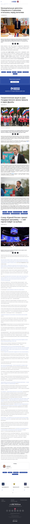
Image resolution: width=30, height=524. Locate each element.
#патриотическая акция (6, 213)
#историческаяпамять (24, 213)
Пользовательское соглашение (15, 515)
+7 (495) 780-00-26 (15, 504)
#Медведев (10, 472)
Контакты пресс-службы (14, 501)
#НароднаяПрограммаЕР (23, 472)
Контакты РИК (3, 501)
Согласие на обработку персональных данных (15, 517)
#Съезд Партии (16, 472)
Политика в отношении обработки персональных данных (15, 516)
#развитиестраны (15, 474)
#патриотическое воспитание (15, 213)
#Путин (5, 472)
